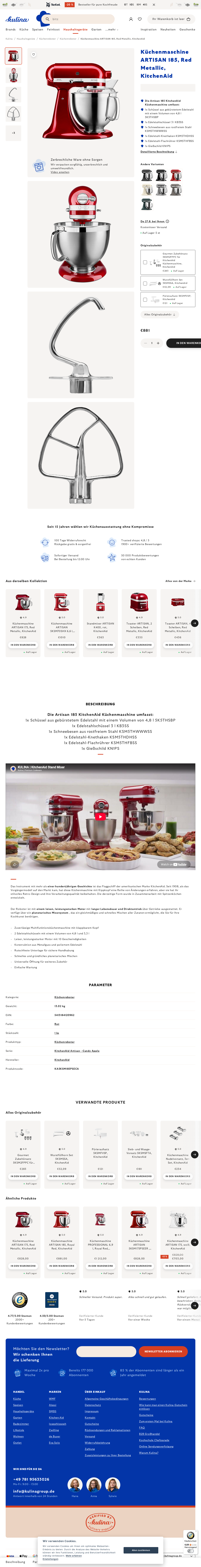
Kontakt (90, 1417)
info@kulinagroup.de (34, 1491)
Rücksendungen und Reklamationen (107, 1430)
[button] (23, 1266)
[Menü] (196, 1532)
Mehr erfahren (74, 1555)
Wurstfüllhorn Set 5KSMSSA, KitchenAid (175, 281)
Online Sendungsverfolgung (156, 1446)
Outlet (17, 1443)
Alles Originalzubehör (158, 314)
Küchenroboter (64, 997)
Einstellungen (50, 1559)
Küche (17, 1399)
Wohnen (18, 1436)
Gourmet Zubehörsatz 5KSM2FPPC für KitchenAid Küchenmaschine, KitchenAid (175, 260)
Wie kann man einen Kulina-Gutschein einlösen (163, 1407)
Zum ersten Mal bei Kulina (155, 1421)
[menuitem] (11, 30)
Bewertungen (147, 1399)
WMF (52, 1399)
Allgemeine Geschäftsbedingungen (106, 1399)
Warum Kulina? (148, 1453)
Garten (17, 1417)
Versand (90, 1436)
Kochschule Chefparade (154, 1440)
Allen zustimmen (141, 1550)
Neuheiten (168, 29)
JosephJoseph (57, 1424)
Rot (56, 1024)
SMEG (52, 1411)
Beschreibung (15, 1562)
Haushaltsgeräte (23, 1411)
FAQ (142, 1428)
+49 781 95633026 (31, 1479)
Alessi (52, 1405)
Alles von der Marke (179, 581)
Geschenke (187, 29)
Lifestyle (18, 1430)
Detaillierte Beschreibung (157, 152)
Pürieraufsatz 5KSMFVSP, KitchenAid (177, 297)
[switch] (190, 1551)
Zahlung (90, 1449)
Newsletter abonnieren (163, 1351)
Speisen (18, 1405)
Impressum (92, 1411)
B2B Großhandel (149, 1434)
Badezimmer (21, 1424)
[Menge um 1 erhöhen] (158, 343)
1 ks (56, 1033)
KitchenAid (62, 1060)
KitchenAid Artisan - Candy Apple (77, 1051)
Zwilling (54, 1430)
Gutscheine (92, 1424)
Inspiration (149, 29)
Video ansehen (60, 172)
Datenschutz (93, 1405)
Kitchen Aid (56, 1417)
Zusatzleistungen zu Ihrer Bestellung (108, 1455)
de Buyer (54, 1436)
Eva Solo (54, 1443)
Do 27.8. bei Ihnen (153, 221)
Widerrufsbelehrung (97, 1443)
